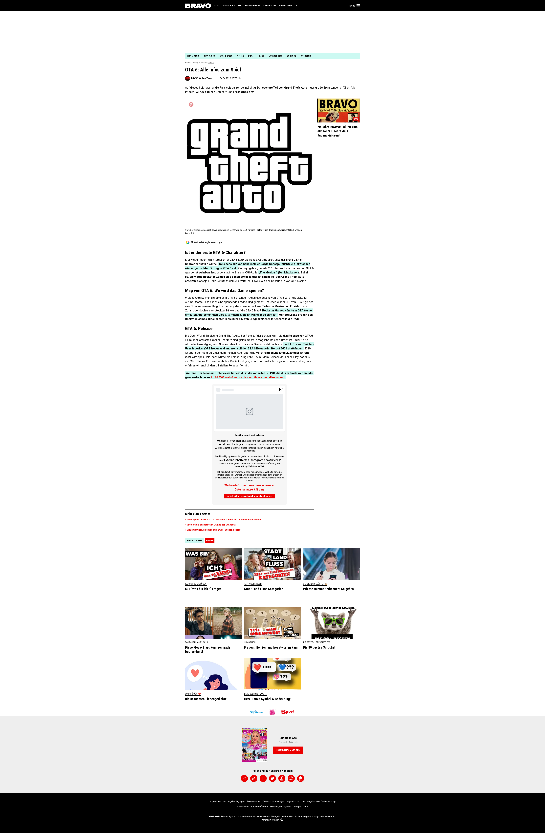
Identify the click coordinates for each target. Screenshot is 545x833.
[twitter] (272, 778)
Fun (239, 6)
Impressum (215, 801)
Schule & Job (269, 6)
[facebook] (263, 778)
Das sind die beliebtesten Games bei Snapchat (211, 524)
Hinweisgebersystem (280, 806)
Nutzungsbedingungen (234, 801)
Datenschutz (253, 801)
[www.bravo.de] (198, 5)
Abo (306, 806)
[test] (281, 778)
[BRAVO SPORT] (288, 712)
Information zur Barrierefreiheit (252, 806)
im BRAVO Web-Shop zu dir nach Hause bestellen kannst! (248, 377)
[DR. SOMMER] (257, 712)
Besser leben (285, 6)
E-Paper (298, 806)
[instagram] (244, 778)
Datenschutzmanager (273, 801)
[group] (271, 56)
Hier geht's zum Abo (288, 750)
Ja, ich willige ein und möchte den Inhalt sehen (249, 496)
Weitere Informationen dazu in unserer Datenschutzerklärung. (249, 487)
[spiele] (291, 778)
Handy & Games (252, 6)
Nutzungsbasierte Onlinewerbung (319, 801)
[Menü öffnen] (358, 5)
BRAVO (188, 62)
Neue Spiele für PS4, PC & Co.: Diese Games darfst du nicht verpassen (223, 519)
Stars (217, 6)
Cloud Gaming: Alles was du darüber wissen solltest (213, 529)
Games (211, 62)
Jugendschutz (293, 801)
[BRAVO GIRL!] (272, 712)
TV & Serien (229, 6)
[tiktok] (253, 778)
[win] (300, 778)
